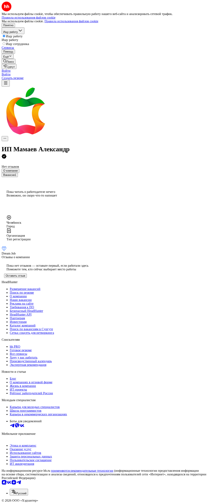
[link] (8, 61)
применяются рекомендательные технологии (82, 470)
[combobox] (19, 492)
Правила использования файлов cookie (71, 21)
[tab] (10, 171)
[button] (6, 70)
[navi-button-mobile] (6, 83)
